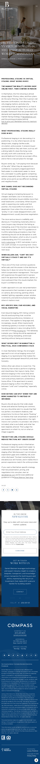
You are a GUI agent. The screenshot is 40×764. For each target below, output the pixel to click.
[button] (20, 591)
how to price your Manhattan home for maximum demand (19, 122)
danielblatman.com (29, 117)
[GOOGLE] (4, 655)
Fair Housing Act (20, 331)
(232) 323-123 (25, 602)
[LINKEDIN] (18, 655)
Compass (10, 671)
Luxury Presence (32, 751)
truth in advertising (8, 242)
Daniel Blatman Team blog (23, 477)
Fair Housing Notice (7, 664)
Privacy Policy (20, 544)
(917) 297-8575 (20, 633)
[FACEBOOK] (27, 655)
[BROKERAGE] (35, 655)
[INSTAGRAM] (31, 655)
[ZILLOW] (22, 655)
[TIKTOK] (13, 655)
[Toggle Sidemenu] (37, 6)
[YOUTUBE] (9, 655)
